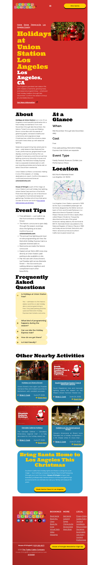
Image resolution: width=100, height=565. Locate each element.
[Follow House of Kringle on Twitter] (40, 520)
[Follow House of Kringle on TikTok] (31, 520)
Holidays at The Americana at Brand (68, 428)
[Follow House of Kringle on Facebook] (18, 520)
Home (19, 25)
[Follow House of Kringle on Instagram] (27, 520)
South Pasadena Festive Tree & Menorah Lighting (68, 383)
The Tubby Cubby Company (33, 550)
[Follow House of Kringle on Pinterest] (35, 520)
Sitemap (31, 555)
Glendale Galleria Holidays (32, 428)
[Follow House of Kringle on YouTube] (23, 520)
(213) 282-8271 (38, 545)
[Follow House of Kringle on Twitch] (44, 520)
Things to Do (36, 25)
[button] (50, 6)
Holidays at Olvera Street (32, 383)
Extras (26, 25)
